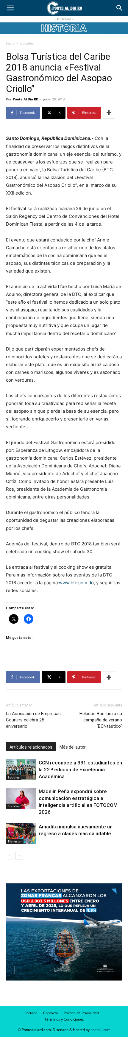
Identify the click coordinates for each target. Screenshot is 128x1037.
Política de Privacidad (81, 1012)
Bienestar (15, 841)
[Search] (119, 8)
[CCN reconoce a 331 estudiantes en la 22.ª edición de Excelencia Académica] (21, 769)
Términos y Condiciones (64, 1019)
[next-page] (19, 855)
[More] (109, 113)
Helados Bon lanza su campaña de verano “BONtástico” (100, 720)
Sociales (27, 43)
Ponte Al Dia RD (25, 99)
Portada (31, 1012)
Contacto (50, 1012)
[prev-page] (9, 855)
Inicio (10, 43)
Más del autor (73, 747)
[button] (10, 8)
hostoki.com (100, 1029)
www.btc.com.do (76, 582)
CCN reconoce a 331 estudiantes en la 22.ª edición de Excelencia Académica (80, 769)
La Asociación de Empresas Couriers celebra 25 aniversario (33, 720)
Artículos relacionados (31, 747)
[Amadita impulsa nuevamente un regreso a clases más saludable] (21, 833)
